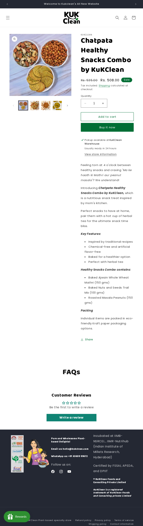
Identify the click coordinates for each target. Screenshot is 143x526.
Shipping (104, 85)
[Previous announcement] (7, 4)
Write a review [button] (71, 417)
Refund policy (83, 520)
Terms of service (124, 520)
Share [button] (89, 339)
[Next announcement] (136, 4)
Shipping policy (98, 523)
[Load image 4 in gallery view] (57, 105)
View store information (101, 154)
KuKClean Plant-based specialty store (48, 520)
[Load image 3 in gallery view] (46, 105)
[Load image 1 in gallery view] (23, 105)
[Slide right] (67, 105)
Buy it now (107, 127)
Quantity (86, 96)
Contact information (122, 523)
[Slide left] (13, 105)
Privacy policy (103, 520)
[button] (8, 18)
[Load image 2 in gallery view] (34, 105)
